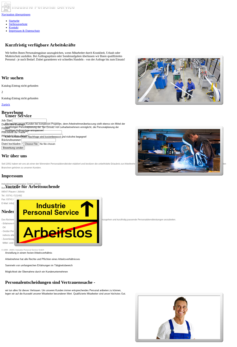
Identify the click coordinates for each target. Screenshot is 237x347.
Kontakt (13, 27)
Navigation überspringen (15, 14)
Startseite (14, 20)
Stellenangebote (18, 24)
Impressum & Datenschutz (24, 30)
